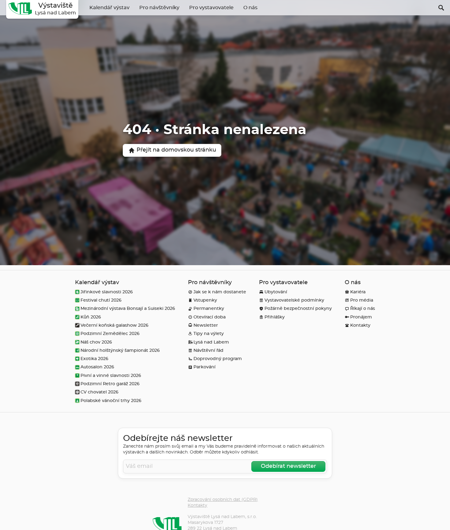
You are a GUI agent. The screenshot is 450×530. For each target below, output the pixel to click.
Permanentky (208, 308)
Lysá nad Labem (211, 342)
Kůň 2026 (91, 317)
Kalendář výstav (109, 7)
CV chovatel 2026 (99, 392)
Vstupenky (205, 300)
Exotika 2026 (94, 358)
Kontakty (360, 325)
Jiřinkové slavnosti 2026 (107, 292)
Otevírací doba (209, 317)
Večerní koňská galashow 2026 (114, 325)
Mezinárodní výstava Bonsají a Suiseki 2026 (128, 308)
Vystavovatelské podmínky (294, 300)
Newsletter (205, 325)
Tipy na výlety (208, 333)
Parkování (204, 367)
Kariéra (358, 292)
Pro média (361, 300)
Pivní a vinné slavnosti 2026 (111, 375)
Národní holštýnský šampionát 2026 (120, 350)
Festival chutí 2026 (101, 300)
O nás (250, 7)
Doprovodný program (217, 358)
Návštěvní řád (208, 350)
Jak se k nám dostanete (219, 292)
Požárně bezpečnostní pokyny (298, 308)
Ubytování (275, 292)
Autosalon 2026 (97, 367)
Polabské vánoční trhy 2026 (111, 400)
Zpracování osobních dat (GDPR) (223, 499)
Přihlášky (274, 317)
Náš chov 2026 (96, 342)
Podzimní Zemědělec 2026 (110, 333)
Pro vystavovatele (211, 7)
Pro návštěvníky (159, 7)
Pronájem (361, 317)
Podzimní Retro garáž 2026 (110, 384)
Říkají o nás (362, 308)
